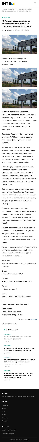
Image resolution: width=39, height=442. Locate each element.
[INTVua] (8, 3)
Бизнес (4, 408)
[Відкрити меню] (35, 3)
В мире (4, 414)
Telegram (11, 433)
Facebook (5, 433)
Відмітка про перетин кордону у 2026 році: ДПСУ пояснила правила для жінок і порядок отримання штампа (19, 362)
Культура (4, 421)
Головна (4, 9)
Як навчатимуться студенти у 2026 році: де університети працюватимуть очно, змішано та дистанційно (18, 375)
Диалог (34, 319)
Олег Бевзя (8, 30)
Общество (11, 9)
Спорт (4, 411)
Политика (5, 418)
